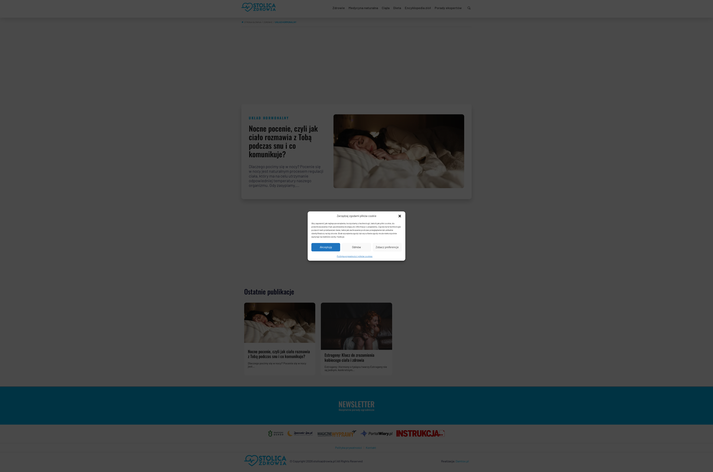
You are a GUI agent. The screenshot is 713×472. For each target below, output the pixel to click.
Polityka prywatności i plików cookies (354, 256)
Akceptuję (326, 247)
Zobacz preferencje (387, 247)
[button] (400, 216)
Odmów (356, 247)
